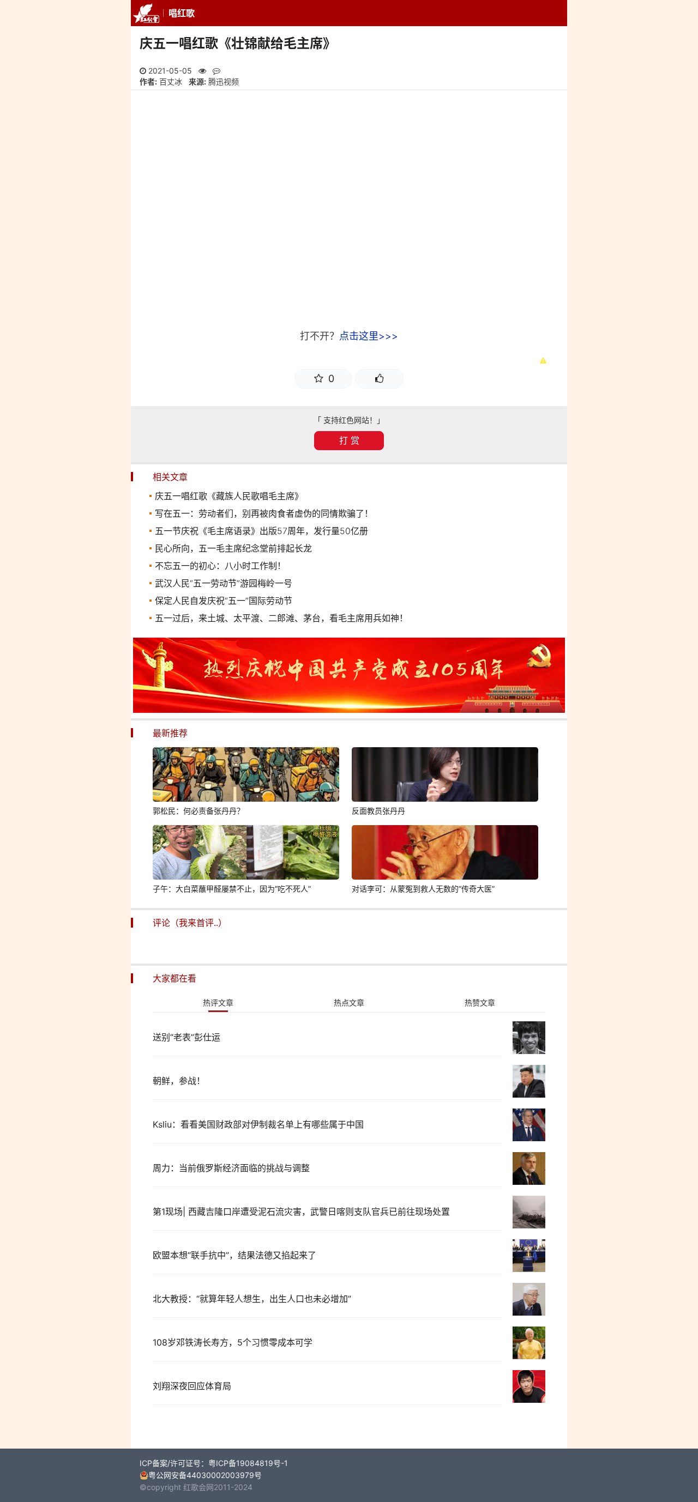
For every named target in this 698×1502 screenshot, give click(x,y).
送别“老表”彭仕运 (186, 1037)
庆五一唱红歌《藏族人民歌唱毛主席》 (229, 495)
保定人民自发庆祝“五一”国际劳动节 (223, 600)
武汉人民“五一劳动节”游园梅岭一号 (223, 583)
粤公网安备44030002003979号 (205, 1475)
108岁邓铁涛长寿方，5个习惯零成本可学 (232, 1342)
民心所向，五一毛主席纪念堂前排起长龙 (233, 548)
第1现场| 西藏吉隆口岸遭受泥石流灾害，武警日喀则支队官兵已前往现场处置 (301, 1211)
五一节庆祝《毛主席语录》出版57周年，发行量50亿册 (261, 530)
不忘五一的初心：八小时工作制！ (220, 565)
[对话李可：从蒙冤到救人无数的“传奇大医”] (445, 854)
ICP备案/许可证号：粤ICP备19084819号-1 (214, 1463)
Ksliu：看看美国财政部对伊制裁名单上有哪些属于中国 (258, 1124)
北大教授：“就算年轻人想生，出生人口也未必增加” (252, 1298)
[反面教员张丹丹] (445, 776)
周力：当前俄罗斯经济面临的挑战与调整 (231, 1167)
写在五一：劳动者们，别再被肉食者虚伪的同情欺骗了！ (264, 513)
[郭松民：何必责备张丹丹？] (246, 776)
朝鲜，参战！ (179, 1080)
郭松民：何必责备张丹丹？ (198, 810)
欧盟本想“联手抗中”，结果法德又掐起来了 (234, 1255)
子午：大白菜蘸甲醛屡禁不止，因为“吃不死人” (232, 888)
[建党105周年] (349, 709)
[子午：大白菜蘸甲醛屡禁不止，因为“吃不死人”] (246, 854)
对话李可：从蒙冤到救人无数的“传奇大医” (423, 888)
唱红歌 (182, 13)
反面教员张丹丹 (378, 810)
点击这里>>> (368, 336)
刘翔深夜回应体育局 (192, 1385)
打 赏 (349, 440)
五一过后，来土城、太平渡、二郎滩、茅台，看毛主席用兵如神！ (281, 618)
